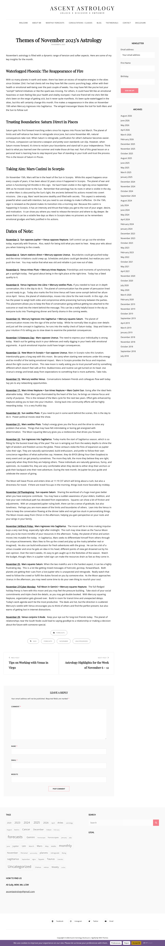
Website (14, 774)
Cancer (26, 829)
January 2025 (126, 177)
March (31, 846)
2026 (46, 822)
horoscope (41, 838)
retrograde (55, 853)
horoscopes (53, 837)
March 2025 (126, 172)
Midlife (53, 846)
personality (33, 853)
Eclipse (49, 830)
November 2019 (128, 309)
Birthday (124, 76)
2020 (9, 822)
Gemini (31, 837)
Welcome (23, 23)
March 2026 (126, 134)
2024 (27, 822)
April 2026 (125, 130)
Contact (127, 23)
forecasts (60, 633)
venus (46, 867)
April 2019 (125, 323)
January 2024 (126, 229)
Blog (99, 23)
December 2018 (128, 337)
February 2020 (127, 299)
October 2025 (127, 153)
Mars (39, 845)
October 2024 (127, 191)
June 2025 (125, 163)
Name (14, 746)
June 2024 (125, 210)
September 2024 (128, 196)
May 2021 (125, 266)
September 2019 (128, 318)
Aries (60, 822)
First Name (126, 63)
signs (34, 859)
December (38, 829)
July (70, 838)
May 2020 (125, 290)
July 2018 (125, 356)
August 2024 (126, 200)
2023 (34, 641)
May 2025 (125, 167)
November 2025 (128, 148)
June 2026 (125, 120)
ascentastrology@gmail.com (20, 891)
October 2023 (127, 243)
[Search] (156, 823)
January (64, 838)
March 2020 (126, 294)
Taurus (51, 859)
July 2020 (125, 285)
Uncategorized (81, 641)
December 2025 (128, 144)
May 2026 (125, 125)
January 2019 (126, 332)
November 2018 (128, 342)
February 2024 (127, 224)
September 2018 (128, 351)
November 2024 (128, 186)
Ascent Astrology (82, 8)
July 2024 (125, 205)
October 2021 (127, 262)
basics (16, 829)
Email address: (127, 49)
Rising (64, 853)
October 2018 (127, 346)
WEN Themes (103, 938)
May (47, 846)
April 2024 (125, 219)
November (63, 641)
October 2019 (127, 313)
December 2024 (128, 181)
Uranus (38, 867)
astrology (69, 823)
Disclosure (140, 23)
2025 (37, 822)
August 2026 (126, 115)
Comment (16, 707)
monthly (65, 845)
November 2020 (128, 276)
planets (44, 852)
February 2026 (127, 139)
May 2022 (125, 257)
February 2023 (127, 252)
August (9, 830)
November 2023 (128, 238)
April (53, 823)
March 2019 (126, 327)
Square (41, 859)
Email (14, 760)
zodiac (63, 867)
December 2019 (128, 304)
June (8, 846)
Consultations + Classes (80, 23)
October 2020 (127, 280)
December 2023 (128, 233)
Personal (24, 853)
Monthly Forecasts (55, 23)
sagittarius (13, 859)
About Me (36, 23)
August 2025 (126, 158)
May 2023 (125, 247)
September (26, 859)
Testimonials (112, 23)
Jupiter (16, 846)
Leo (24, 846)
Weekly (55, 867)
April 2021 (125, 271)
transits (60, 859)
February (56, 830)
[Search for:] (124, 823)
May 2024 (125, 214)
